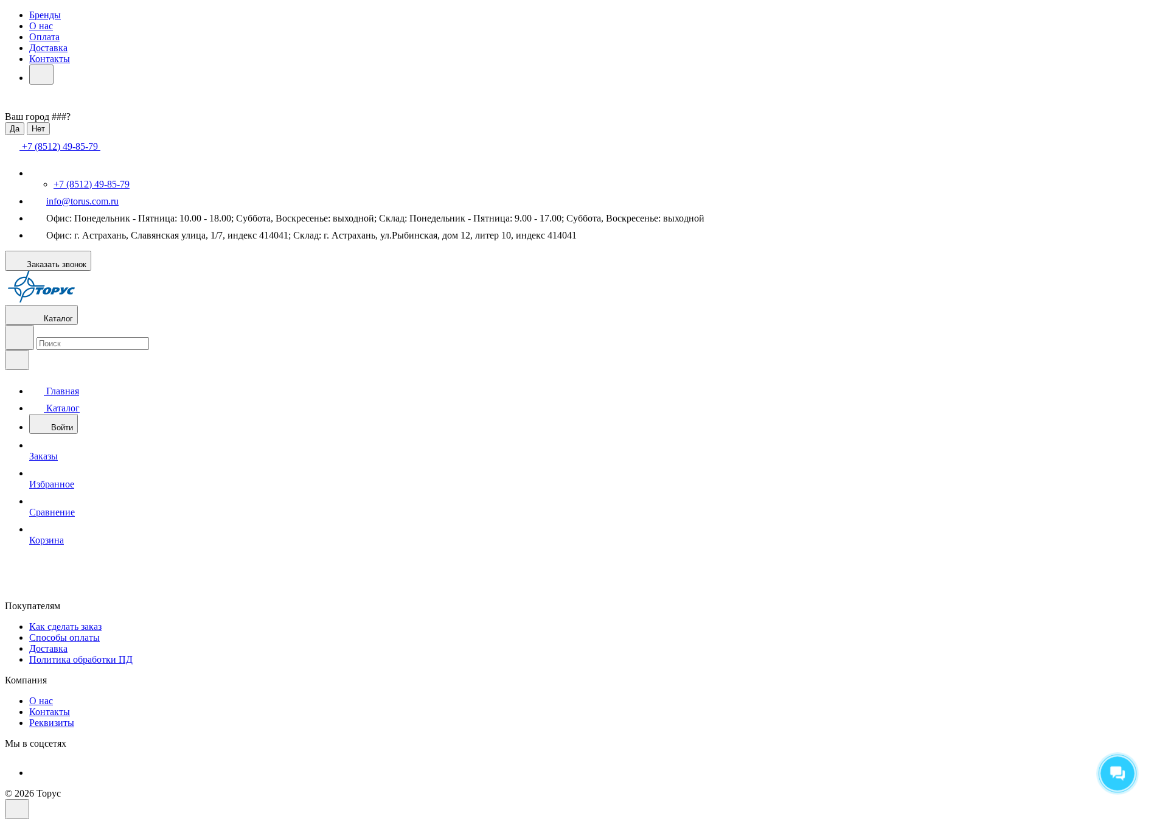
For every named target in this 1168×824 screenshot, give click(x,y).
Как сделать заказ (65, 626)
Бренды (45, 15)
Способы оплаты (64, 637)
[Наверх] (17, 809)
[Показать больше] (41, 75)
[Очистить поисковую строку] (17, 360)
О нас (41, 26)
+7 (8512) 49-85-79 (92, 184)
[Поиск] (19, 337)
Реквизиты (51, 723)
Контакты (49, 59)
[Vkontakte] (37, 772)
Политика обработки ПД (81, 659)
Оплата (44, 37)
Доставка (48, 48)
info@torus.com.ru (82, 201)
